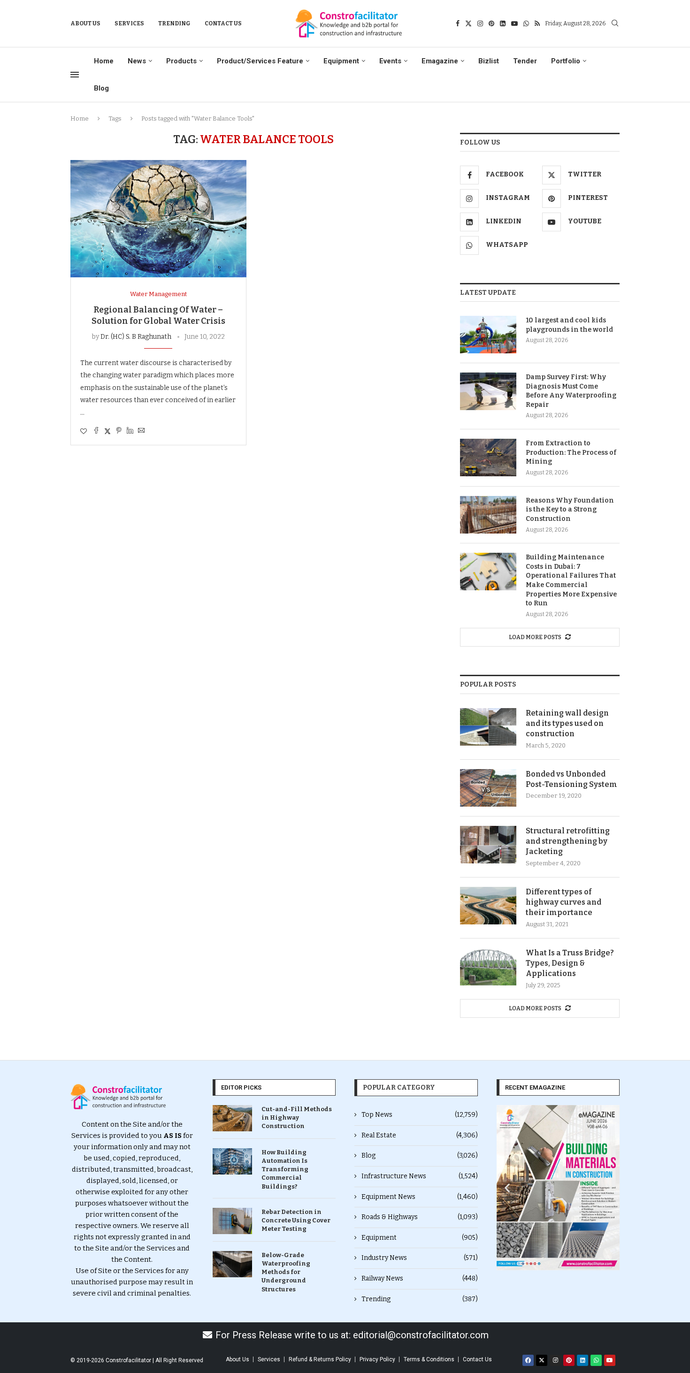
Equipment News (419, 1197)
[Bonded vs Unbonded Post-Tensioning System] (488, 788)
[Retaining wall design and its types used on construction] (488, 727)
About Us (85, 23)
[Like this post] (83, 431)
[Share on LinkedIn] (130, 431)
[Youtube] (514, 23)
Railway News (419, 1278)
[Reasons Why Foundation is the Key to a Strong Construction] (488, 515)
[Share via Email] (141, 431)
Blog (101, 88)
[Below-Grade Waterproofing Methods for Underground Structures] (232, 1264)
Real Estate (419, 1135)
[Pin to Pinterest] (118, 431)
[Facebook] (457, 23)
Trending (174, 23)
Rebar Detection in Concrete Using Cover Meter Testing (295, 1220)
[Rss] (537, 23)
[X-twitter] (541, 1360)
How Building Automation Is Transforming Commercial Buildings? (284, 1169)
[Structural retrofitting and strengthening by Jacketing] (488, 844)
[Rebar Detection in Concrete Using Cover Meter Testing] (232, 1221)
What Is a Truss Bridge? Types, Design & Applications (570, 963)
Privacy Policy (377, 1359)
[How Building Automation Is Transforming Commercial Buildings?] (232, 1161)
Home (104, 61)
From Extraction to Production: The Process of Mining (571, 452)
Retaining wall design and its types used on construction (567, 724)
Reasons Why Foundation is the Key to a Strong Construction (570, 509)
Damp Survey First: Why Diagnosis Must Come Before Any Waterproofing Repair (571, 391)
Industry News (419, 1258)
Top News (419, 1115)
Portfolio (565, 61)
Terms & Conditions (429, 1359)
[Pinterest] (491, 23)
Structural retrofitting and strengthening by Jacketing (568, 841)
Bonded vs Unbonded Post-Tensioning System (571, 779)
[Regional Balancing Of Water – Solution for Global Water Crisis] (158, 218)
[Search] (615, 24)
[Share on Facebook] (96, 431)
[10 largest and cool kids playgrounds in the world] (488, 334)
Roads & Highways (419, 1217)
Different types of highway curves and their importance (563, 902)
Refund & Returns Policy (320, 1359)
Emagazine (440, 61)
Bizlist (488, 61)
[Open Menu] (74, 74)
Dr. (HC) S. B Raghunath (135, 337)
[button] (507, 1187)
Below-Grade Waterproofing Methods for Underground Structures (285, 1272)
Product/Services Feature (260, 61)
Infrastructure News (419, 1176)
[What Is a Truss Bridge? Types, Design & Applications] (488, 966)
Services (129, 23)
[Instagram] (480, 23)
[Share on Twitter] (107, 431)
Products (181, 61)
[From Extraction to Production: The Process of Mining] (488, 457)
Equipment (341, 61)
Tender (525, 61)
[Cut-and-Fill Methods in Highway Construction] (232, 1118)
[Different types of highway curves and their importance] (488, 905)
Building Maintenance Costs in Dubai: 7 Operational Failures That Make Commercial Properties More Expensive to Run (571, 580)
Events (390, 61)
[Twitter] (468, 23)
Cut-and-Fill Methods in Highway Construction (296, 1117)
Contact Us (223, 23)
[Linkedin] (502, 23)
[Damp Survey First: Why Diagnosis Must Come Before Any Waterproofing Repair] (488, 391)
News (137, 61)
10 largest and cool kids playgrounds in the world (569, 325)
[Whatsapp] (526, 23)
